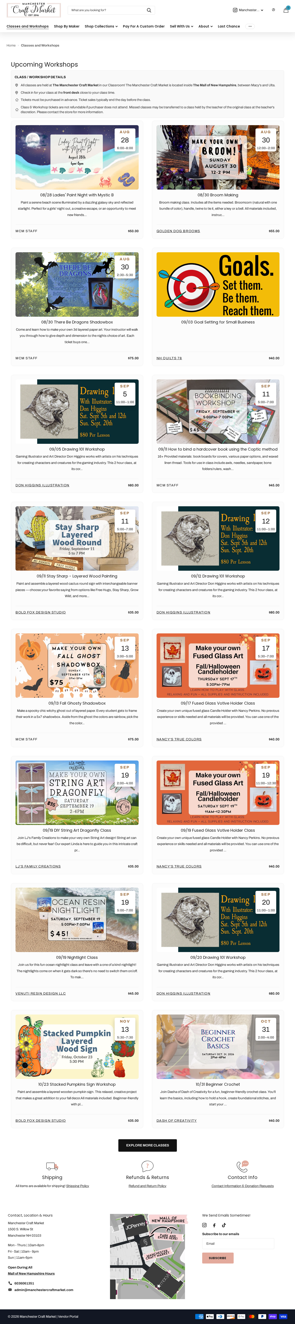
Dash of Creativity (177, 1120)
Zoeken (149, 10)
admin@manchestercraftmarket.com (43, 1290)
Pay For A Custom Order (144, 26)
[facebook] (214, 1225)
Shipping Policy (77, 1186)
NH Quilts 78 (169, 358)
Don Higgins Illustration (42, 485)
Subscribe (218, 1258)
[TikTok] (224, 1225)
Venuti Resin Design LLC (41, 993)
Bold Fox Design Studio (41, 612)
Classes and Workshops (28, 26)
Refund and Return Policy (147, 1186)
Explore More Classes (147, 1145)
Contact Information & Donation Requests (243, 1186)
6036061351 (24, 1283)
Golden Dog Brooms (178, 231)
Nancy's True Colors (179, 739)
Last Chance (229, 26)
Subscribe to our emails (220, 1234)
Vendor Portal (68, 1316)
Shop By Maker (66, 26)
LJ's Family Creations (38, 866)
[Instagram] (204, 1225)
